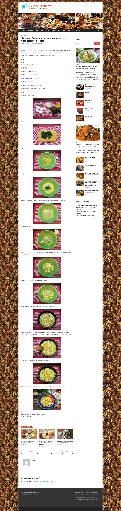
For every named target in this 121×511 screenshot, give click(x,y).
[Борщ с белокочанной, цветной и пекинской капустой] (47, 439)
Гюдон (87, 92)
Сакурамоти (88, 100)
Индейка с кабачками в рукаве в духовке (86, 218)
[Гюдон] (80, 97)
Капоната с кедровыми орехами (87, 144)
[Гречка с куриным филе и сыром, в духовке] (29, 439)
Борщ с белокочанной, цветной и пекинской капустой (45, 442)
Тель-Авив (71, 30)
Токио (78, 30)
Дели (36, 30)
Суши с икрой (89, 108)
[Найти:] (88, 43)
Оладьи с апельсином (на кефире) (85, 215)
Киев (42, 30)
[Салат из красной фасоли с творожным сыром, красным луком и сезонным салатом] (80, 186)
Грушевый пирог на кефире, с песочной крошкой (65, 441)
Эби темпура (88, 116)
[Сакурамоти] (80, 105)
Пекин (54, 30)
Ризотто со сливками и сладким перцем (91, 191)
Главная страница (27, 30)
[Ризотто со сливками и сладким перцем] (80, 195)
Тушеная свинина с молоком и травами (90, 166)
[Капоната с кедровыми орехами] (88, 141)
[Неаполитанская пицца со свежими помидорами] (80, 178)
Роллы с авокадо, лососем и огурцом (90, 85)
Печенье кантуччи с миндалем (90, 158)
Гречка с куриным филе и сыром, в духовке (28, 441)
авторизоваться (48, 481)
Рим (59, 30)
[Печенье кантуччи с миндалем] (80, 162)
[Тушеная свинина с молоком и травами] (80, 170)
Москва (48, 30)
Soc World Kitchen (40, 5)
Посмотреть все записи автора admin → (42, 463)
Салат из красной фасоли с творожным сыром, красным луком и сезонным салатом (92, 183)
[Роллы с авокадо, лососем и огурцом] (80, 89)
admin (29, 43)
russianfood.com (31, 420)
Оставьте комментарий (37, 43)
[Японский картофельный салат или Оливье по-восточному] (88, 63)
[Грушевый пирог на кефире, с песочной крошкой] (65, 439)
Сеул (64, 30)
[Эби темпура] (80, 121)
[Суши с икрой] (80, 113)
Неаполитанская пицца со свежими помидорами (92, 174)
